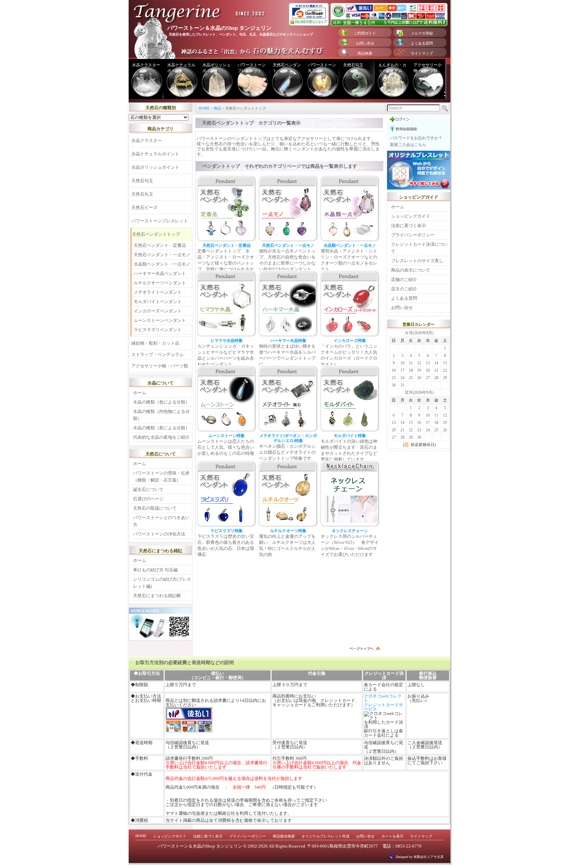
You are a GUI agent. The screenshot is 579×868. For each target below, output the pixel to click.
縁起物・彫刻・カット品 (155, 343)
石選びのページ (148, 498)
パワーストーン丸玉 (322, 68)
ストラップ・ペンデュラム (157, 354)
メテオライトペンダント (158, 292)
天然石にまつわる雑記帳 (157, 595)
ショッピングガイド (410, 216)
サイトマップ (422, 53)
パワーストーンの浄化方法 (159, 533)
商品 (217, 108)
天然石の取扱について (155, 508)
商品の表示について (410, 270)
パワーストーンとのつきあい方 (161, 521)
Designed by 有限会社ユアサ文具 (420, 857)
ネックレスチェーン (350, 531)
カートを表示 (392, 836)
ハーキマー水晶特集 (288, 341)
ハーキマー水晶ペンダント (160, 273)
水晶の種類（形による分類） (161, 427)
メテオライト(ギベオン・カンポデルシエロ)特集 (288, 438)
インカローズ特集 (350, 341)
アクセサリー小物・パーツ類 (427, 68)
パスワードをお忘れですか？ (416, 138)
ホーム (139, 392)
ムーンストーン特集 (226, 436)
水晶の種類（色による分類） (161, 402)
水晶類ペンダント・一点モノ (350, 245)
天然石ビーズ (144, 207)
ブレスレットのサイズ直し (417, 260)
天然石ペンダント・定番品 (226, 245)
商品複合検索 (284, 836)
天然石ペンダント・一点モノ (288, 245)
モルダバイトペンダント (158, 301)
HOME (204, 108)
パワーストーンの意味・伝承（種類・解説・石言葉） (161, 477)
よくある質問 (422, 43)
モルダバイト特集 (350, 436)
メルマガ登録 (422, 33)
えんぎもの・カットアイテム (392, 68)
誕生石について (148, 489)
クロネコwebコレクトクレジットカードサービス (383, 703)
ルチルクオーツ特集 (288, 531)
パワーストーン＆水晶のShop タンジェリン (200, 846)
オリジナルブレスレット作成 (325, 836)
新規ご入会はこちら (408, 144)
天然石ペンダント (287, 68)
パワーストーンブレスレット (252, 68)
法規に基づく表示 (408, 225)
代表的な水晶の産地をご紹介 (161, 437)
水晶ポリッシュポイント (216, 68)
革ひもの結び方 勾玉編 (155, 569)
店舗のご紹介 (404, 279)
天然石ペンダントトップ (156, 234)
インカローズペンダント (158, 310)
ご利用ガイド (365, 33)
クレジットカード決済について (419, 248)
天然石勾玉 (353, 65)
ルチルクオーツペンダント (160, 282)
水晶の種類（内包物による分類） (161, 415)
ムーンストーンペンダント (160, 320)
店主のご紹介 (404, 288)
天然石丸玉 (142, 194)
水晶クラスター (146, 65)
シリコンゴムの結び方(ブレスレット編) (162, 583)
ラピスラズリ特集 (226, 531)
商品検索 (365, 53)
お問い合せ (365, 43)
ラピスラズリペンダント (158, 329)
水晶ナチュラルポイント (181, 68)
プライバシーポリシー (413, 234)
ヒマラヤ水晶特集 (226, 341)
